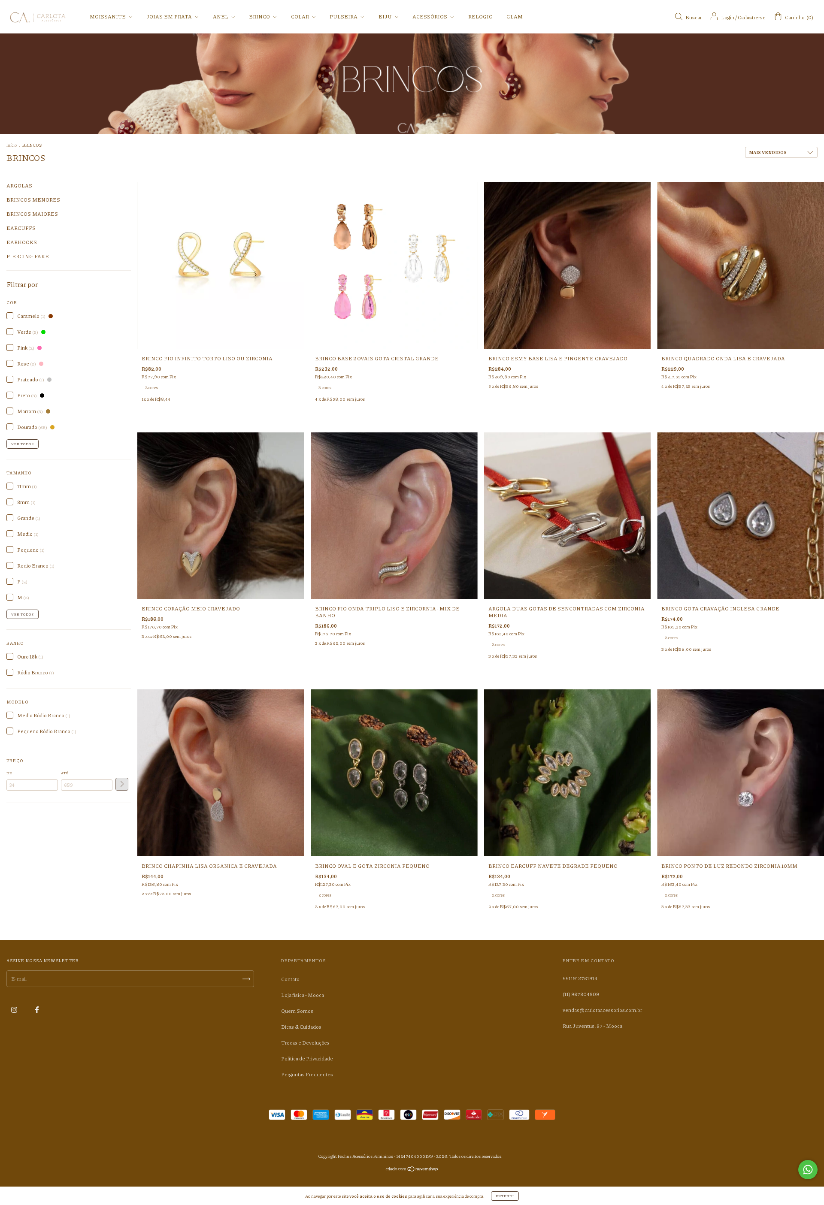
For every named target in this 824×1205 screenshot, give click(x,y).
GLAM (514, 16)
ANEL (221, 16)
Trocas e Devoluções (305, 1042)
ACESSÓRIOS (430, 16)
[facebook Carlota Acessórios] (37, 1009)
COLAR (300, 16)
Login (727, 17)
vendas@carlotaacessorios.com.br (602, 1010)
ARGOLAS (19, 185)
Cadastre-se (752, 17)
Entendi (505, 1195)
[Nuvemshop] (412, 1170)
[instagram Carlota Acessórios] (14, 1009)
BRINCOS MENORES (33, 199)
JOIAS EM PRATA (169, 16)
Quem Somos (297, 1011)
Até (65, 772)
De (9, 772)
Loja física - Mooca (302, 995)
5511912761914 (580, 978)
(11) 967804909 (581, 994)
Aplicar (121, 784)
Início (11, 145)
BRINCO (260, 16)
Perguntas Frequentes (307, 1074)
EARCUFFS (21, 228)
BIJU (386, 16)
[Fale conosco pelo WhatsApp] (808, 1169)
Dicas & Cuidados (301, 1026)
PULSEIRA (344, 16)
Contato (290, 979)
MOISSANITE (108, 16)
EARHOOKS (21, 242)
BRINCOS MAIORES (32, 213)
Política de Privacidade (307, 1058)
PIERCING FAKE (27, 256)
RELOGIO (480, 16)
